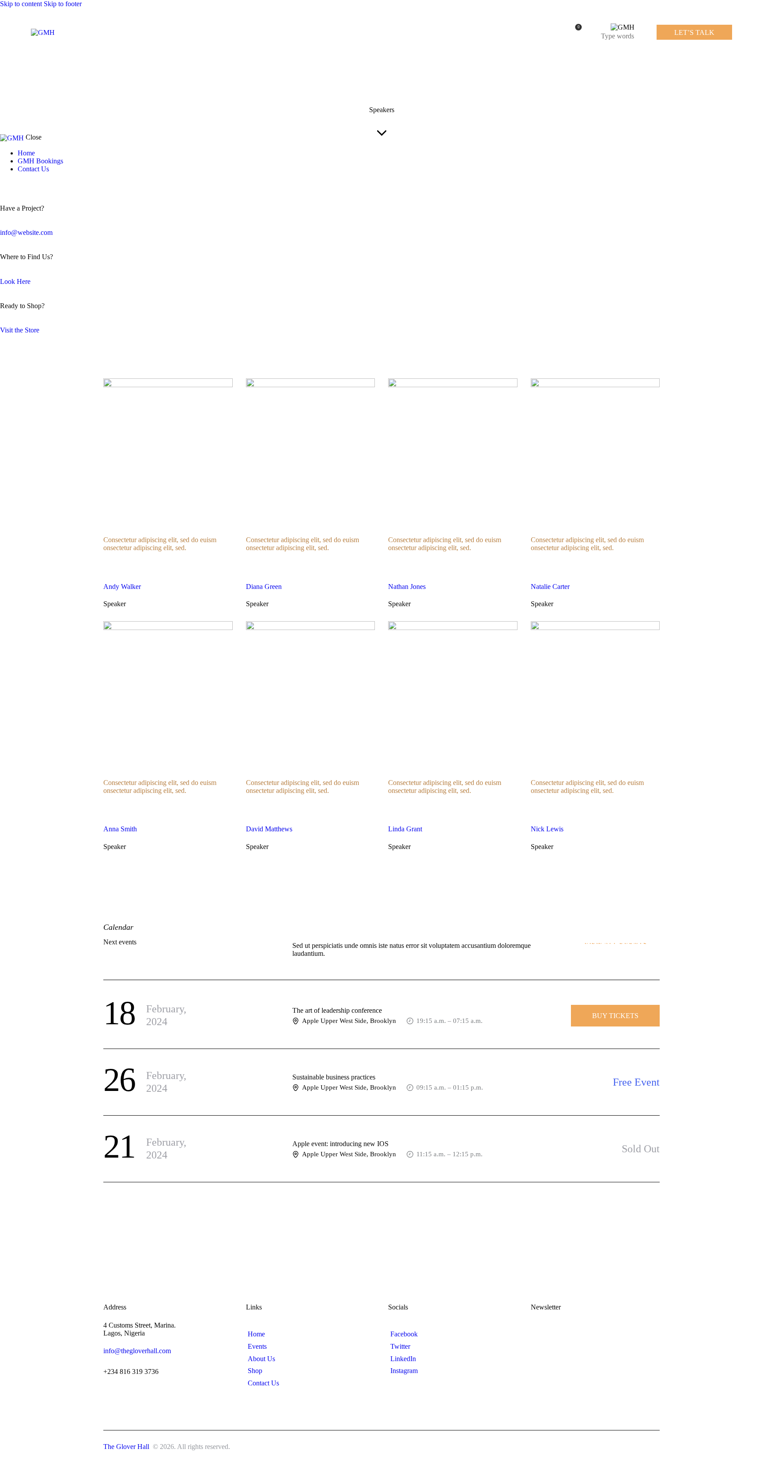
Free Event (636, 1082)
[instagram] (30, 184)
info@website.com (26, 232)
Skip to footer (63, 4)
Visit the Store (19, 330)
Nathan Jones (407, 586)
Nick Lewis (547, 829)
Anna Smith (120, 829)
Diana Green (264, 586)
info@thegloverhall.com (137, 1351)
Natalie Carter (550, 586)
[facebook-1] (5, 184)
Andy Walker (122, 586)
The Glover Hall (127, 1446)
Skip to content (21, 4)
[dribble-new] (20, 184)
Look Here (15, 281)
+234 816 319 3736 (131, 1371)
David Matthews (269, 829)
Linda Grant (405, 829)
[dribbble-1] (163, 562)
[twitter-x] (12, 184)
